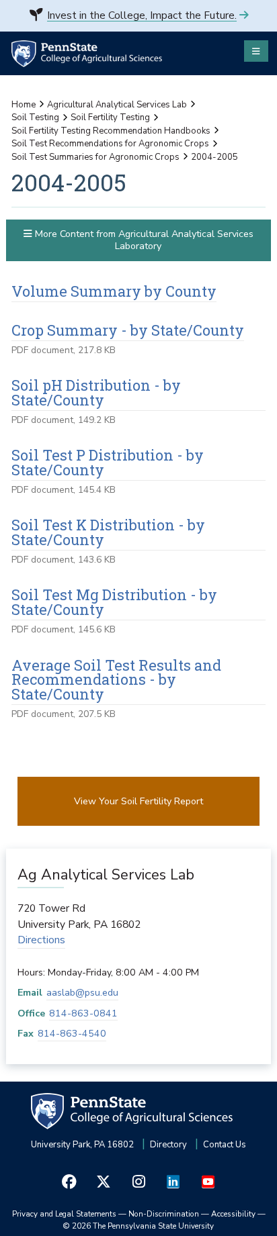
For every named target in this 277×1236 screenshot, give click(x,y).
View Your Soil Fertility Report (138, 801)
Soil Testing (35, 117)
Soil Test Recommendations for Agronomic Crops (110, 144)
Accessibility (233, 1213)
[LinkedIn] (173, 1181)
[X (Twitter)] (104, 1181)
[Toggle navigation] (256, 51)
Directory (168, 1145)
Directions (41, 940)
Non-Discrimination (163, 1213)
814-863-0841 (83, 1013)
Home (23, 105)
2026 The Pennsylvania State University (138, 1226)
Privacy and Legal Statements (64, 1213)
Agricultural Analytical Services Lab (117, 105)
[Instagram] (138, 1181)
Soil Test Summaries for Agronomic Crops (95, 157)
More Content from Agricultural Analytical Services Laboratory (142, 240)
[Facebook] (69, 1181)
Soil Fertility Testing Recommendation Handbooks (110, 131)
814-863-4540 (72, 1033)
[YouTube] (208, 1181)
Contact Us (224, 1145)
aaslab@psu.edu (82, 992)
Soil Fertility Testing (110, 117)
